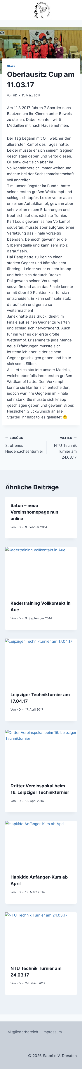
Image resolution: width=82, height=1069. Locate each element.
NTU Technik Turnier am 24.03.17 (65, 447)
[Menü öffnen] (78, 10)
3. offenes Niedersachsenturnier (24, 445)
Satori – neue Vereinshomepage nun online (34, 512)
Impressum (52, 1032)
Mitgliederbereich (22, 1032)
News (11, 65)
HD (15, 95)
